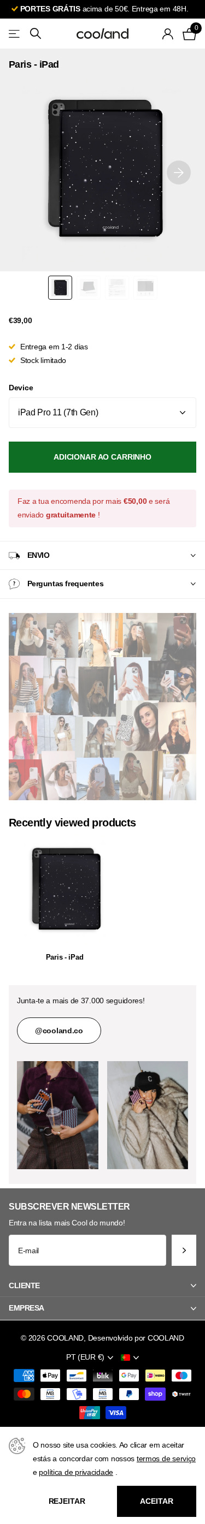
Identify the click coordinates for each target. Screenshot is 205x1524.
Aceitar (156, 1501)
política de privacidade (76, 1472)
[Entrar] (168, 34)
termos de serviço (166, 1458)
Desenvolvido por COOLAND (136, 1338)
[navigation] (60, 288)
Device (21, 387)
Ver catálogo (15, 33)
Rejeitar (67, 1501)
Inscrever (184, 1250)
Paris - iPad (65, 957)
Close (102, 1285)
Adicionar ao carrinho (102, 457)
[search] (35, 33)
